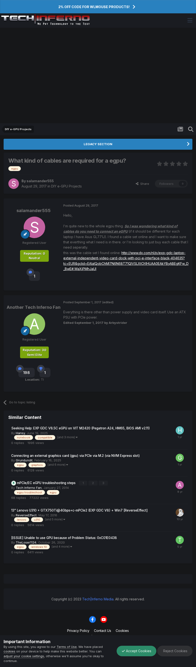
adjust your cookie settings (24, 656)
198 (26, 372)
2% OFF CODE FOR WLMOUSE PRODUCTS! (94, 7)
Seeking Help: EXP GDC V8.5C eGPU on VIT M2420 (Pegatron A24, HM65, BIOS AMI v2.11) (80, 428)
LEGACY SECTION (98, 144)
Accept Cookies (138, 651)
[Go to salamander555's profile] (13, 183)
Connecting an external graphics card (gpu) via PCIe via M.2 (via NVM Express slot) (75, 456)
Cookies (122, 631)
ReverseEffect (26, 515)
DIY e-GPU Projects (66, 186)
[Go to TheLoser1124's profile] (180, 540)
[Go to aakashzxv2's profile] (180, 485)
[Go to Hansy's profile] (180, 430)
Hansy (20, 433)
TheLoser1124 (26, 542)
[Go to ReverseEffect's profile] (180, 512)
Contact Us (102, 631)
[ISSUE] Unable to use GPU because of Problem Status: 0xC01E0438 (64, 538)
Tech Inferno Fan (29, 488)
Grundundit (24, 460)
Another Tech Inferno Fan (33, 307)
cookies (9, 651)
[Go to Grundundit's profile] (180, 458)
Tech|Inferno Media (98, 599)
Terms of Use (67, 647)
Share (143, 184)
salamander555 (40, 181)
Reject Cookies (174, 651)
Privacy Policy (78, 631)
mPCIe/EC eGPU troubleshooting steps (46, 483)
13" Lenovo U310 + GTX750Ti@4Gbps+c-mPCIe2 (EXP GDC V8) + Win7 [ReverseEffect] (79, 510)
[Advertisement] (98, 75)
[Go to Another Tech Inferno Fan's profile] (34, 324)
